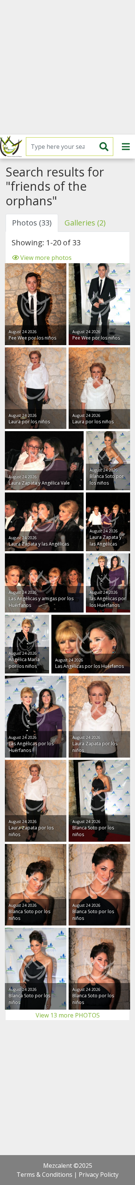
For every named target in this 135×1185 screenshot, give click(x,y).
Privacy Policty (98, 1174)
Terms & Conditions (44, 1174)
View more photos (45, 258)
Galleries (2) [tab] (85, 223)
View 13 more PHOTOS (68, 1015)
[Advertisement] (67, 67)
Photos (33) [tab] (32, 223)
